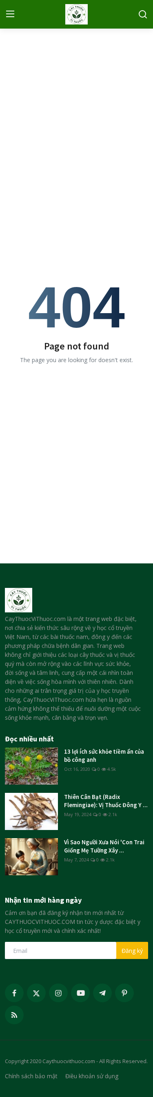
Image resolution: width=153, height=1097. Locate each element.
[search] (143, 14)
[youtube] (80, 993)
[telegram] (102, 993)
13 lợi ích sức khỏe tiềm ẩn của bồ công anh (104, 755)
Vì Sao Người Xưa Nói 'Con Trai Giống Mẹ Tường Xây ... (104, 846)
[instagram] (58, 993)
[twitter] (36, 993)
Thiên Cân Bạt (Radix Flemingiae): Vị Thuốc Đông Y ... (106, 801)
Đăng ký (132, 951)
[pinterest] (124, 993)
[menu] (10, 14)
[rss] (14, 1015)
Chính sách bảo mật (31, 1076)
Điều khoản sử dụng (91, 1076)
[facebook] (14, 993)
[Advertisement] (76, 111)
